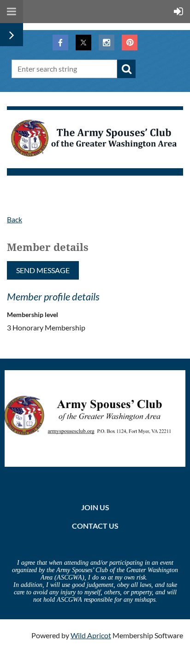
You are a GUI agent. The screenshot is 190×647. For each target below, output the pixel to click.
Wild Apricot (91, 635)
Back (14, 219)
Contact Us (95, 525)
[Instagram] (106, 42)
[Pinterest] (129, 42)
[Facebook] (60, 42)
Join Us (95, 507)
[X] (83, 42)
